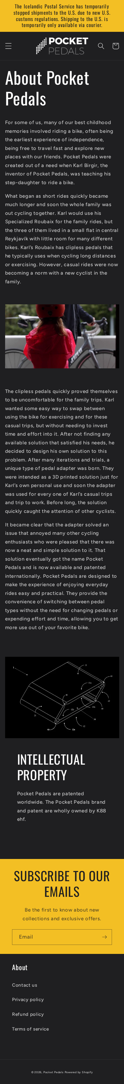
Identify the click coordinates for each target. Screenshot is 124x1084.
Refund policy (28, 1014)
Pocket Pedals (53, 1072)
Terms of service (30, 1029)
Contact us (24, 985)
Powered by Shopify (79, 1072)
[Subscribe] (104, 937)
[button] (8, 46)
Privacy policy (28, 999)
